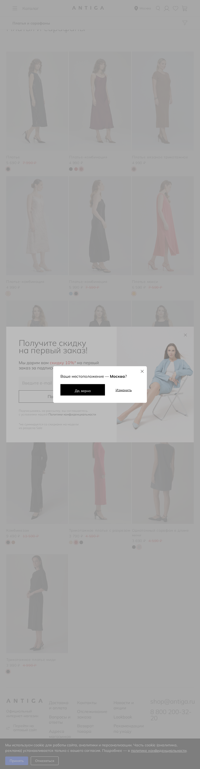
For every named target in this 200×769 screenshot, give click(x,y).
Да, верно (83, 391)
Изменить (124, 390)
